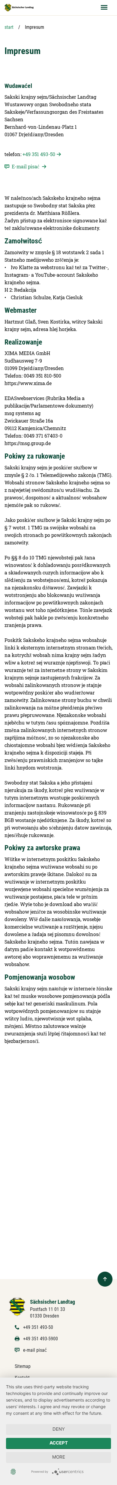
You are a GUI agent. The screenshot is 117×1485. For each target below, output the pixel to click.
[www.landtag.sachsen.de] (19, 8)
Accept (59, 1443)
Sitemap (23, 1366)
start (9, 27)
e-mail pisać (35, 1350)
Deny (58, 1429)
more (58, 1457)
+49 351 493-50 (38, 154)
